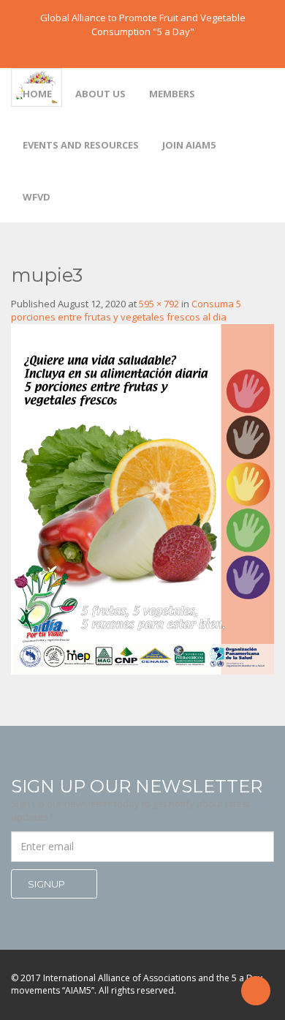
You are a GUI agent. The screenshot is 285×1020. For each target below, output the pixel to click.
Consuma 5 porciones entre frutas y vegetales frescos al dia (126, 310)
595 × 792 (159, 303)
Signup (47, 884)
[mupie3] (142, 498)
